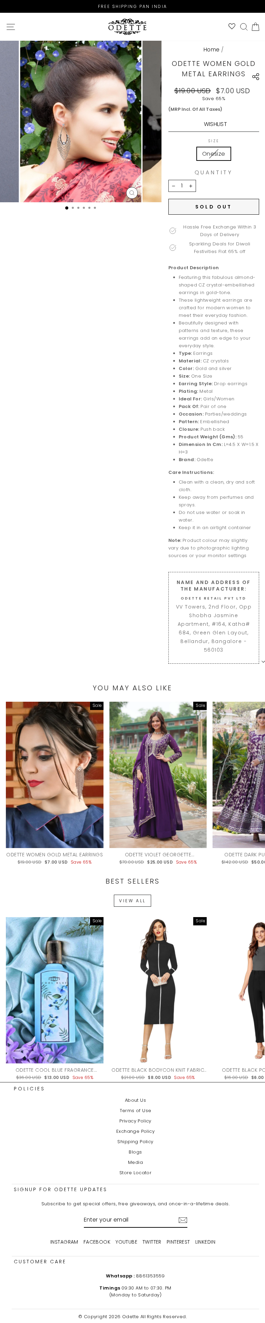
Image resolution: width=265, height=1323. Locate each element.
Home (212, 49)
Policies (30, 1088)
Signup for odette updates (60, 1189)
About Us (135, 1100)
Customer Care (40, 1261)
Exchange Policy (135, 1131)
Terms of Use (135, 1110)
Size (213, 141)
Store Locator (135, 1172)
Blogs (135, 1152)
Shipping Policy (135, 1141)
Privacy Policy (135, 1121)
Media (135, 1162)
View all (132, 901)
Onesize (213, 154)
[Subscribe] (182, 1220)
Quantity (214, 172)
